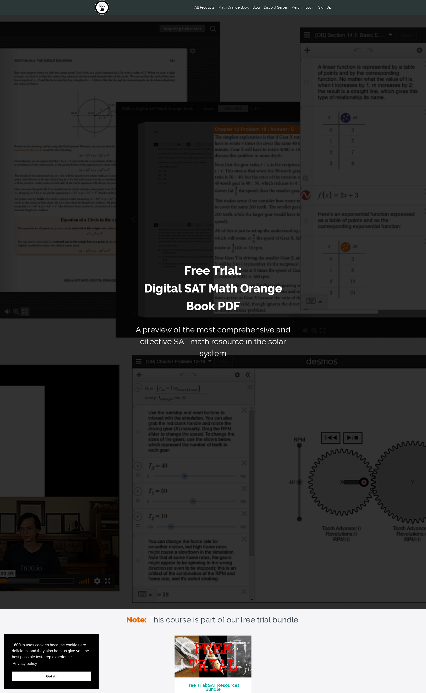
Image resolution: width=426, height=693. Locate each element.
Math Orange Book (233, 7)
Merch (296, 7)
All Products (204, 7)
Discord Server (275, 7)
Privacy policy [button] (25, 663)
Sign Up (324, 7)
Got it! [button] (51, 676)
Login (309, 7)
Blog (256, 7)
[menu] (261, 7)
